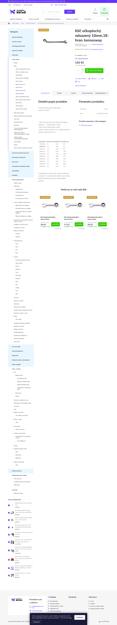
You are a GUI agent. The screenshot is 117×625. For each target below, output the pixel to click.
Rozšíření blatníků (18, 332)
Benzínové (18, 455)
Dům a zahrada (16, 369)
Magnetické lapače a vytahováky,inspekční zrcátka (21, 133)
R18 (17, 253)
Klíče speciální (19, 106)
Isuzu (17, 272)
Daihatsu (18, 269)
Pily (15, 372)
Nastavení (36, 622)
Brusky (17, 396)
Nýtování (16, 125)
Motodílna (15, 175)
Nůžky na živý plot (19, 412)
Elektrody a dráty (18, 493)
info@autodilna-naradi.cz (38, 607)
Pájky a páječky (16, 364)
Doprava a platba (28, 5)
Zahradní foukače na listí (20, 449)
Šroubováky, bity (18, 122)
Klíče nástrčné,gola (19, 113)
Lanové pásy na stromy (22, 198)
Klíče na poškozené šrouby (23, 69)
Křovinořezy (17, 426)
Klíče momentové (20, 84)
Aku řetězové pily (21, 378)
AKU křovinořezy (20, 429)
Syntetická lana (20, 195)
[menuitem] (17, 19)
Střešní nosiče (17, 183)
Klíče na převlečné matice (22, 96)
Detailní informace (98, 49)
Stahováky (15, 55)
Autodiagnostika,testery (18, 46)
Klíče (15, 66)
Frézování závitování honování (20, 153)
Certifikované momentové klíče (22, 482)
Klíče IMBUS (19, 75)
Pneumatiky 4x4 (18, 241)
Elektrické (18, 458)
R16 (17, 247)
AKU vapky (18, 319)
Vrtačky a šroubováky (19, 433)
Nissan (17, 266)
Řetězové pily (19, 375)
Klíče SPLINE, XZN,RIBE (22, 78)
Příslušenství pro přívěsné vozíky (22, 403)
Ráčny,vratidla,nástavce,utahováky (23, 116)
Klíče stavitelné (20, 93)
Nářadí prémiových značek (19, 475)
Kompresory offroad (19, 227)
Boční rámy (17, 341)
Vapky (15, 316)
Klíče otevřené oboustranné (23, 100)
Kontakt (92, 603)
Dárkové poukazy (17, 471)
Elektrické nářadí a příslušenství (21, 360)
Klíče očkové (19, 87)
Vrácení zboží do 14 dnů (56, 606)
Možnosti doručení (83, 58)
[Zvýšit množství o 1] (82, 69)
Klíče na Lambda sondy (22, 72)
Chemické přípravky (17, 351)
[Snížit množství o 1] (82, 72)
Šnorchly (16, 298)
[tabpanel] (50, 212)
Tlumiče (16, 257)
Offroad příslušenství (18, 180)
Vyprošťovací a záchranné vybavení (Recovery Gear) (23, 220)
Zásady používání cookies (97, 608)
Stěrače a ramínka (18, 301)
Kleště (15, 63)
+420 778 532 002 (37, 611)
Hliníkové (18, 237)
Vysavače (16, 406)
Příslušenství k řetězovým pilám (24, 388)
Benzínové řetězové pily (23, 381)
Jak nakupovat (17, 5)
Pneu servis (15, 162)
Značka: (80, 85)
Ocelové (18, 234)
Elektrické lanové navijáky (22, 205)
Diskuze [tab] (73, 93)
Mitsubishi (18, 275)
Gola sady (16, 119)
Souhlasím (79, 617)
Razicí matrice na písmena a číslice (23, 148)
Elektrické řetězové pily (23, 384)
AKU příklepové (21, 441)
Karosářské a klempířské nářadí (20, 166)
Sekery (16, 145)
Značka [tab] (87, 93)
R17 (17, 250)
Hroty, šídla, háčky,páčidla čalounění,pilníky (20, 129)
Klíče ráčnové (19, 81)
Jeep (17, 294)
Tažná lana (16, 186)
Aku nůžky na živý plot (22, 415)
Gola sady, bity (17, 479)
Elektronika (15, 355)
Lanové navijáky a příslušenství (22, 202)
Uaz (17, 284)
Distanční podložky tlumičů (23, 260)
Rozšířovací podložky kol (20, 335)
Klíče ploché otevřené (21, 109)
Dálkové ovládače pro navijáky (23, 216)
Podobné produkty (100, 93)
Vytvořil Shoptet (105, 621)
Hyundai (18, 278)
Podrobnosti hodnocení (97, 44)
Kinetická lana (19, 189)
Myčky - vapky (17, 419)
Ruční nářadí (15, 59)
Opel (17, 281)
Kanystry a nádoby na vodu (21, 400)
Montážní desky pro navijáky (23, 208)
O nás (9, 5)
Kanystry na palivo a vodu (20, 313)
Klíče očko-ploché (20, 90)
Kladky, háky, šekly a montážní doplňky (23, 212)
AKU (17, 422)
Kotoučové (18, 393)
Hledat (69, 12)
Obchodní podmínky (55, 611)
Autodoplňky (15, 171)
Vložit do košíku (95, 71)
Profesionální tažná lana (22, 192)
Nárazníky (16, 304)
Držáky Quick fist (18, 329)
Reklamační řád (54, 608)
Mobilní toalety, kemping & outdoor (23, 310)
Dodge (17, 288)
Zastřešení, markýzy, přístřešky (22, 323)
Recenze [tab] (59, 93)
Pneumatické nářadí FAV (19, 157)
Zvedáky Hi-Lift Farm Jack (21, 224)
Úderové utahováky (19, 462)
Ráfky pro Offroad (19, 231)
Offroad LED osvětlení (20, 307)
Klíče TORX (19, 103)
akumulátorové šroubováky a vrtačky (23, 437)
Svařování (15, 490)
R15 (17, 244)
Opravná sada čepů (19, 338)
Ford (17, 291)
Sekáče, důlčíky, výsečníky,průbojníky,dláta (21, 138)
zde (70, 618)
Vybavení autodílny (17, 50)
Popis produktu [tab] (45, 93)
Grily (15, 409)
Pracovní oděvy (16, 346)
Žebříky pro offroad (19, 326)
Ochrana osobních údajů (96, 606)
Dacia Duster (19, 263)
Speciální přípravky (17, 37)
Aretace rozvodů (16, 41)
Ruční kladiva (17, 142)
